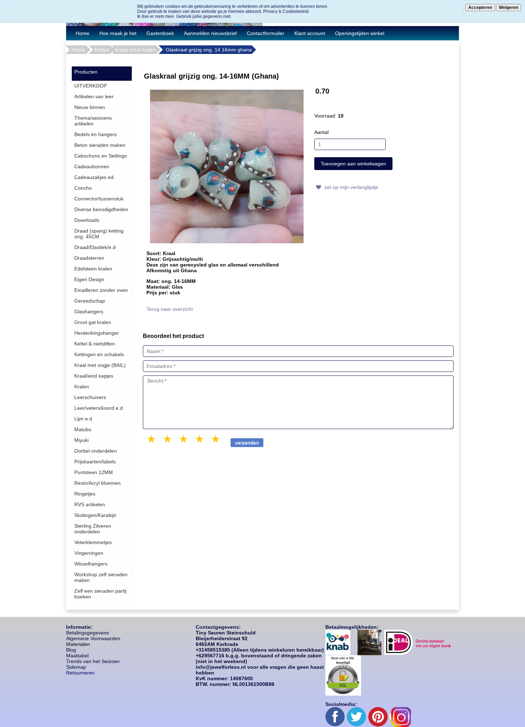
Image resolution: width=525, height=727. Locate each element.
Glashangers (88, 311)
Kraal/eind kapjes (93, 376)
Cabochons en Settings (100, 156)
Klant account (309, 33)
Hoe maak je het (117, 33)
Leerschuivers (90, 397)
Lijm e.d (83, 419)
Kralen (102, 50)
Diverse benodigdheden (101, 209)
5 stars (216, 439)
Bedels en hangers (95, 134)
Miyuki (81, 440)
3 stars (184, 439)
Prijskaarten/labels (95, 461)
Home (82, 33)
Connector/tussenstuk (99, 198)
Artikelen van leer (94, 96)
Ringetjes (84, 494)
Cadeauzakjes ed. (94, 177)
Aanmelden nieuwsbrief (210, 33)
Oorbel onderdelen (95, 451)
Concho (83, 188)
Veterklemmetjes (93, 542)
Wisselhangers (91, 564)
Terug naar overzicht (169, 309)
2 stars (167, 439)
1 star (151, 439)
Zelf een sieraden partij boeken (100, 593)
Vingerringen (88, 553)
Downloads (86, 220)
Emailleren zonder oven (101, 290)
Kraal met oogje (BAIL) (100, 365)
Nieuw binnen (89, 107)
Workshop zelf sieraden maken (101, 577)
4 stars (200, 439)
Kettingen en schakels (99, 354)
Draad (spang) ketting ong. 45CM (99, 233)
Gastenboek (160, 33)
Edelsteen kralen (93, 269)
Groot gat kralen (92, 322)
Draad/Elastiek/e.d (95, 247)
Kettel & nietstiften (94, 344)
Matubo (82, 429)
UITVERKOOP (90, 86)
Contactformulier (265, 33)
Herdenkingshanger (96, 333)
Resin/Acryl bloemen (97, 483)
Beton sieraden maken (99, 145)
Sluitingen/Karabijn (95, 515)
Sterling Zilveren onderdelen (92, 528)
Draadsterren (89, 258)
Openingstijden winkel (359, 33)
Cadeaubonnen (91, 166)
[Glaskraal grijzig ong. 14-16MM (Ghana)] (227, 166)
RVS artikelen (89, 504)
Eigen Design (89, 279)
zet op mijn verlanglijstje (350, 187)
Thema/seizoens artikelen (93, 120)
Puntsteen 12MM (93, 472)
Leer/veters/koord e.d (98, 408)
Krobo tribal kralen (135, 50)
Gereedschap (89, 301)
